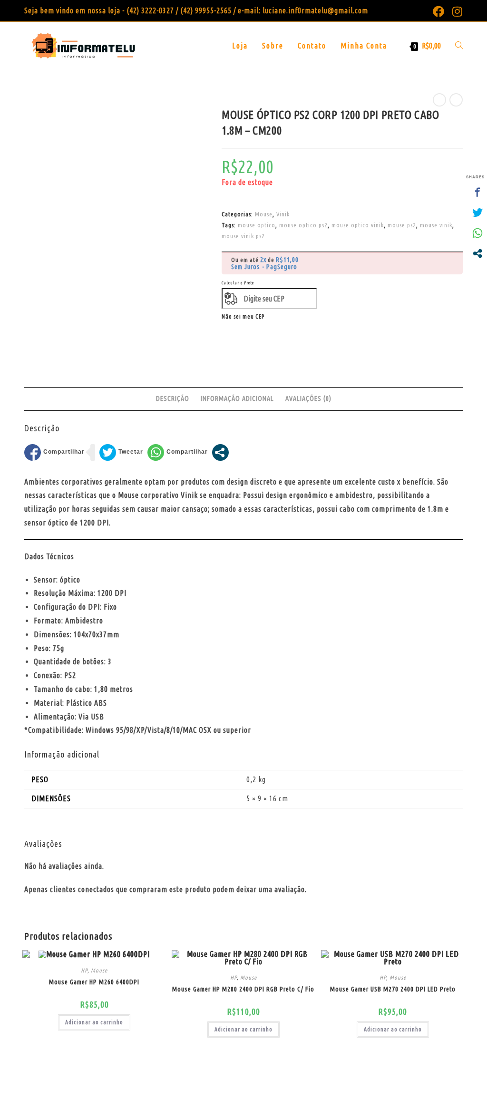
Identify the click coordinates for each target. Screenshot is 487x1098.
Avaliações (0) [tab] (308, 398)
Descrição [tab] (172, 398)
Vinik (283, 214)
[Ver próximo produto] (456, 100)
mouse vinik (436, 225)
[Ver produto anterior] (439, 100)
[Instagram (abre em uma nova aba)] (455, 11)
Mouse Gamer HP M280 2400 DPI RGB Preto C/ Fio (243, 989)
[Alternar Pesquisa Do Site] (459, 45)
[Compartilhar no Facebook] (54, 452)
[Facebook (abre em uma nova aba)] (438, 11)
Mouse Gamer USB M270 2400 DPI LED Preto (393, 989)
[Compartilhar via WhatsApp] (177, 452)
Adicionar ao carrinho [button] (94, 1022)
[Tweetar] (121, 452)
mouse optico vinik (357, 225)
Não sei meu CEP (243, 316)
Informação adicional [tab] (237, 398)
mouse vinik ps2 (243, 236)
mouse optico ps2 (303, 225)
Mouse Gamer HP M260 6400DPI (94, 982)
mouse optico (256, 225)
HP (84, 970)
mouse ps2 (402, 225)
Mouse (264, 214)
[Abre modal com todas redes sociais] (220, 452)
